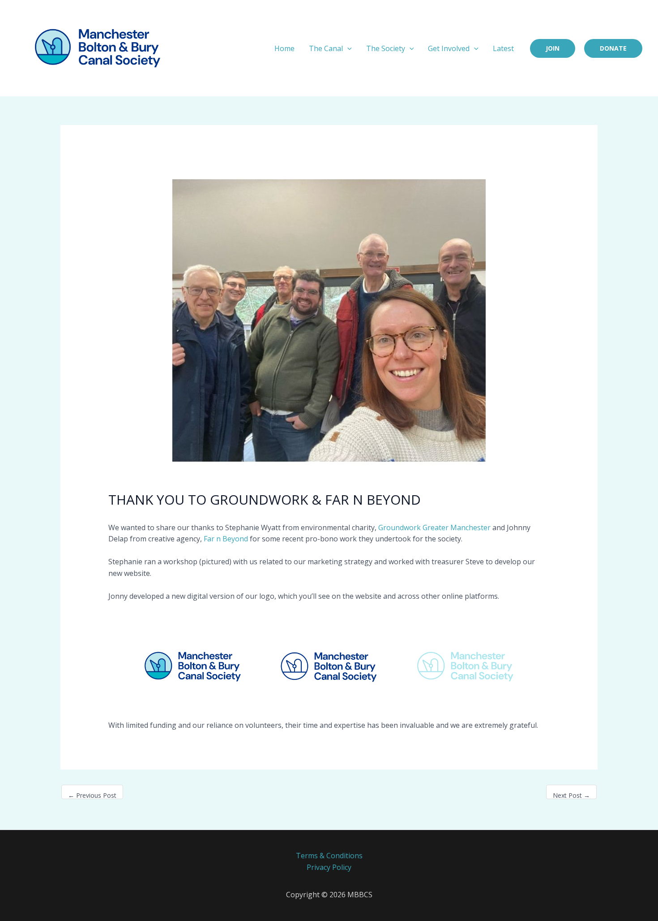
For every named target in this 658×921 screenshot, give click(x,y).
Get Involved (449, 48)
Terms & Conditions (329, 855)
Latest (503, 48)
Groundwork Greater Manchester (434, 527)
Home (284, 48)
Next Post (571, 795)
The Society (385, 48)
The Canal (326, 48)
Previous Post (92, 795)
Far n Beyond (226, 539)
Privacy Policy (329, 867)
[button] (347, 48)
